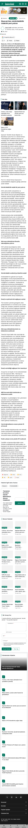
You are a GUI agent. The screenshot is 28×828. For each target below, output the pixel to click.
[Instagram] (11, 797)
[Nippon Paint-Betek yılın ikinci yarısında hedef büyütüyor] (20, 557)
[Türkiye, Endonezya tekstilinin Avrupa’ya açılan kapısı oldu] (7, 587)
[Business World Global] (9, 3)
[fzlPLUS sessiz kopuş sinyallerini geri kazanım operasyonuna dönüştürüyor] (7, 572)
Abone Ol (20, 503)
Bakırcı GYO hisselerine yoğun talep (12, 720)
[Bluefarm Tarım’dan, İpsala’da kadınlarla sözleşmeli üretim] (20, 542)
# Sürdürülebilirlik (13, 486)
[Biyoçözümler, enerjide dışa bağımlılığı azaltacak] (20, 602)
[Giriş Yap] (23, 4)
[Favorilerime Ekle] (22, 40)
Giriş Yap (16, 649)
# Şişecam (4, 486)
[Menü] (2, 3)
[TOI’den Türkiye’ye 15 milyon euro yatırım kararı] (7, 557)
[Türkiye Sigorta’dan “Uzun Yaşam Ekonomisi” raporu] (7, 602)
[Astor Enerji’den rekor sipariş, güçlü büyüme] (20, 587)
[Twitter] (7, 797)
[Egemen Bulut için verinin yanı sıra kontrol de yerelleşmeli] (21, 108)
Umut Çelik (8, 27)
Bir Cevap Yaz (7, 615)
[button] (20, 4)
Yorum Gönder (6, 649)
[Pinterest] (21, 797)
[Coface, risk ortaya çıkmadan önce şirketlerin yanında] (7, 108)
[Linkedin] (16, 797)
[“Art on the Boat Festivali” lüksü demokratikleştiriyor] (14, 663)
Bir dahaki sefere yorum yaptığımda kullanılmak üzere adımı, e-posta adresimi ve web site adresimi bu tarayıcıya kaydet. (15, 644)
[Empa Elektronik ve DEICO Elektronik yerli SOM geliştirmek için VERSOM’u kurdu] (20, 572)
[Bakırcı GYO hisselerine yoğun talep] (7, 124)
